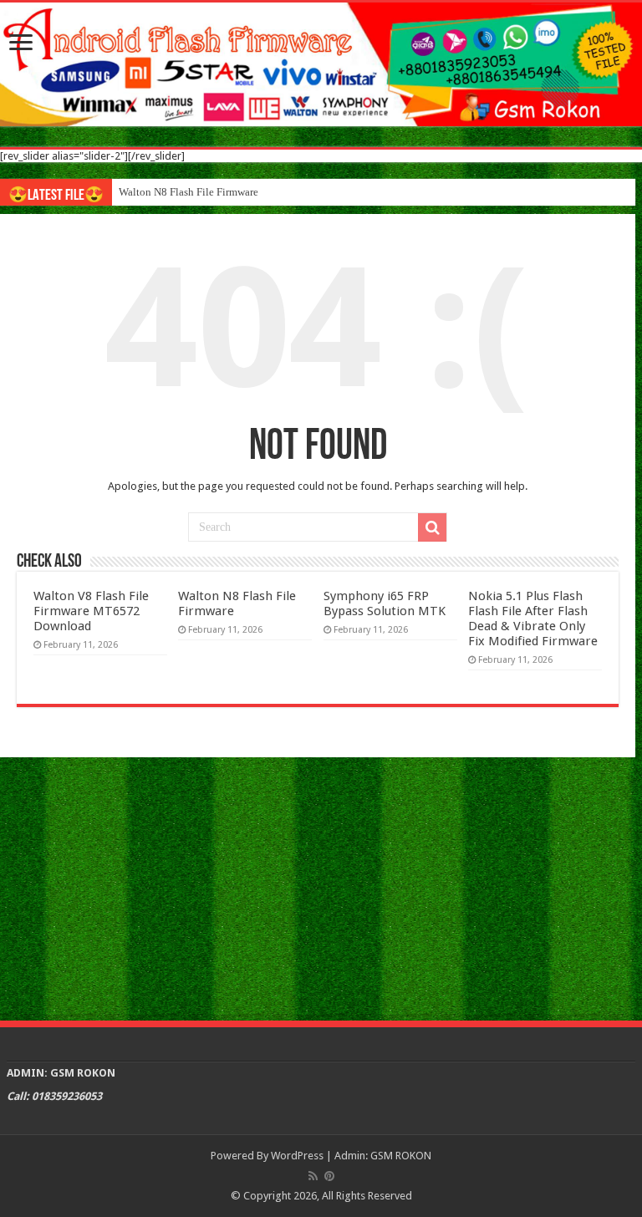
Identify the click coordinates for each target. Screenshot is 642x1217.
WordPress (297, 1155)
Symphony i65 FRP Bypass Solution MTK (385, 603)
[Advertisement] (321, 887)
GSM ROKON (400, 1155)
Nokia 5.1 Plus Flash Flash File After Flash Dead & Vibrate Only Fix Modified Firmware (533, 618)
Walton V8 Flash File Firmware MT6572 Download (91, 611)
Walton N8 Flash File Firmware (188, 192)
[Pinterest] (329, 1176)
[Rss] (313, 1176)
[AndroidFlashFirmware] (321, 64)
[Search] (432, 527)
